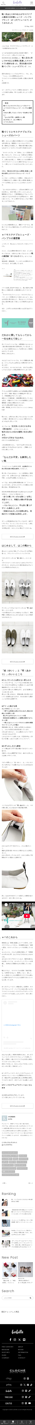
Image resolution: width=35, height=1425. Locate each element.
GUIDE (4, 1355)
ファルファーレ (22, 1168)
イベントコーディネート (10, 1152)
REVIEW (20, 1350)
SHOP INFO (6, 1352)
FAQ (19, 1355)
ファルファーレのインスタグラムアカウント (16, 991)
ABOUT (20, 1347)
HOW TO (12, 1162)
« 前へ (4, 1183)
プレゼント (23, 1155)
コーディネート (21, 1162)
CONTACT (21, 1358)
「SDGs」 (19, 152)
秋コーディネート (8, 1165)
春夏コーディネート (8, 1171)
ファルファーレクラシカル (10, 1174)
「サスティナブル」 (8, 152)
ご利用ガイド (13, 1423)
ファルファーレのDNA (9, 78)
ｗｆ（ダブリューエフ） (9, 90)
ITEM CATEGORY (8, 1347)
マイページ (21, 1423)
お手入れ (5, 1162)
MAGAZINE (5, 1350)
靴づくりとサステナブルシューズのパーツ (16, 105)
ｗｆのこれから (8, 122)
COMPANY (5, 1358)
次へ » (31, 1183)
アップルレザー (7, 682)
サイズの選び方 (7, 1159)
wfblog (16, 1159)
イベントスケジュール (9, 1168)
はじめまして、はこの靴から (12, 119)
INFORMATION (23, 1352)
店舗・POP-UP (4, 1423)
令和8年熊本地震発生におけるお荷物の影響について (17, 8)
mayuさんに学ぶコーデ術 (10, 1155)
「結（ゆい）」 (18, 762)
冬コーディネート (20, 1165)
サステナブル (24, 1159)
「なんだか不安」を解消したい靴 (14, 117)
